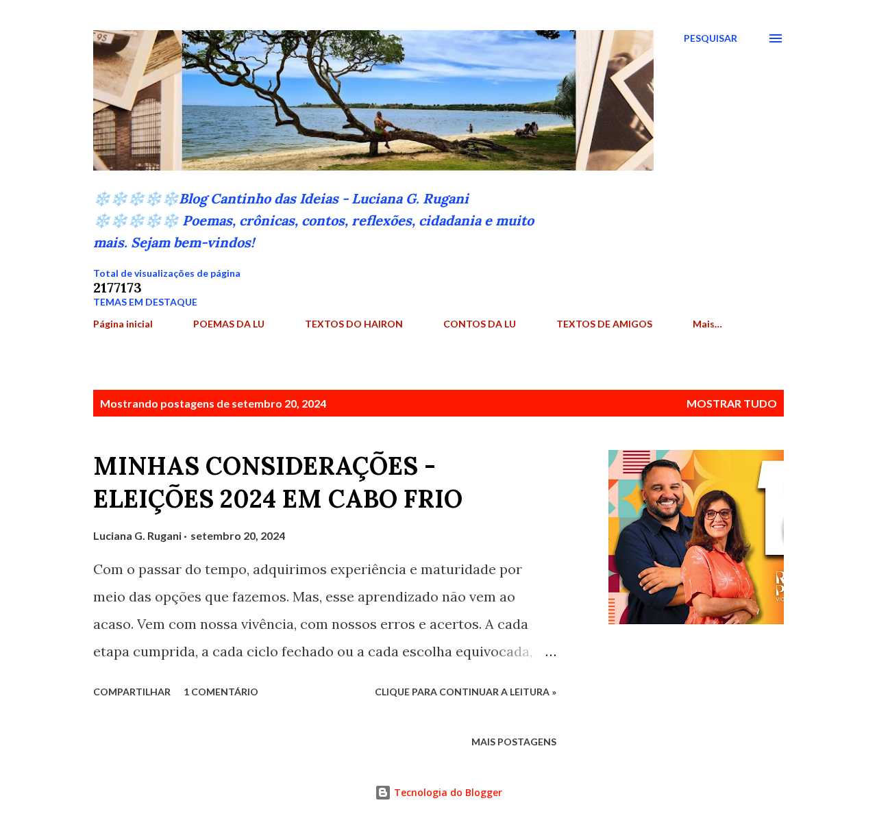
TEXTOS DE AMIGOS (604, 324)
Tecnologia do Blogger (446, 792)
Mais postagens (513, 741)
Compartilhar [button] (132, 691)
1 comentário (221, 691)
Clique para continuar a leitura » (465, 691)
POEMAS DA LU (228, 324)
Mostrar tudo (732, 403)
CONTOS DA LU (479, 324)
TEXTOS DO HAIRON (354, 324)
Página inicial (123, 324)
